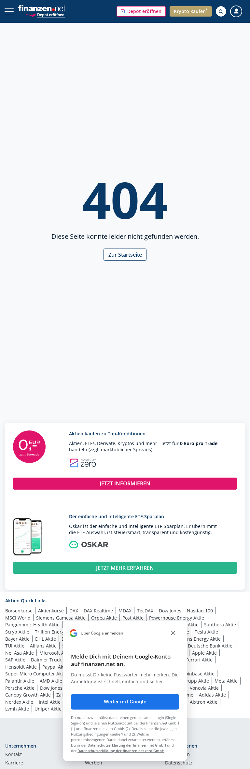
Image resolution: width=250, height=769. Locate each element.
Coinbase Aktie (198, 674)
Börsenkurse (19, 611)
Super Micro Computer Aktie (36, 674)
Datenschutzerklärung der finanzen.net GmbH (127, 745)
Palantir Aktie (19, 681)
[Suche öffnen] (221, 11)
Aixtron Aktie (203, 702)
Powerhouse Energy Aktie (176, 618)
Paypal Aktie (55, 667)
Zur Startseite (125, 254)
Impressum (177, 754)
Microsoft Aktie (55, 653)
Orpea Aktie (104, 618)
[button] (141, 11)
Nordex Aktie (19, 702)
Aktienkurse (51, 611)
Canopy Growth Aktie (28, 695)
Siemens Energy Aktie (197, 639)
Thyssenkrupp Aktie (187, 681)
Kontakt (13, 754)
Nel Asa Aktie (19, 653)
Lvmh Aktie (17, 709)
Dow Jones (170, 611)
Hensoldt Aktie (21, 667)
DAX (73, 611)
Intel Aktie (50, 702)
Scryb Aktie (17, 632)
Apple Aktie (204, 653)
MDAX (125, 611)
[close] (173, 633)
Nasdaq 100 (200, 611)
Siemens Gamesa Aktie (61, 618)
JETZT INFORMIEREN (125, 483)
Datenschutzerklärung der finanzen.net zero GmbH (120, 750)
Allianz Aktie (43, 646)
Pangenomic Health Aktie (32, 625)
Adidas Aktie (212, 695)
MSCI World (18, 618)
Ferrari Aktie (199, 660)
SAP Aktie (15, 660)
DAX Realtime (98, 611)
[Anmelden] (236, 12)
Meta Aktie (226, 681)
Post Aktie (133, 618)
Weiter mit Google (125, 702)
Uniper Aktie (48, 709)
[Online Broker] (44, 14)
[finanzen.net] (41, 8)
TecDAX (145, 611)
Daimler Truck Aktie (52, 660)
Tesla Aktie (206, 632)
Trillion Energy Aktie (56, 632)
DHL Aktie (45, 639)
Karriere (14, 763)
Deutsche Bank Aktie (210, 646)
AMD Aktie (51, 681)
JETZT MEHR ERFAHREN (125, 567)
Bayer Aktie (17, 639)
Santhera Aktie (220, 625)
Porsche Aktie (20, 688)
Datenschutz (178, 763)
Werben (93, 763)
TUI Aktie (14, 646)
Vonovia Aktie (204, 688)
